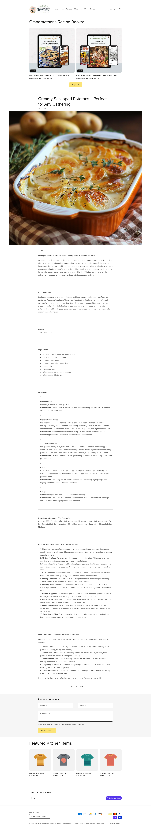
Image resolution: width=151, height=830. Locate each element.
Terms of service (90, 823)
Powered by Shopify (55, 823)
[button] (111, 9)
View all (75, 85)
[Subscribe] (64, 798)
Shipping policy (68, 823)
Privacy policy (101, 823)
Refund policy (79, 823)
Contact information (114, 823)
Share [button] (42, 250)
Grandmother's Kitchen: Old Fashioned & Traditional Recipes (50, 75)
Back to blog (77, 686)
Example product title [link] (36, 773)
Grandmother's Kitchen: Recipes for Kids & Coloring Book (96, 75)
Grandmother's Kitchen (42, 823)
